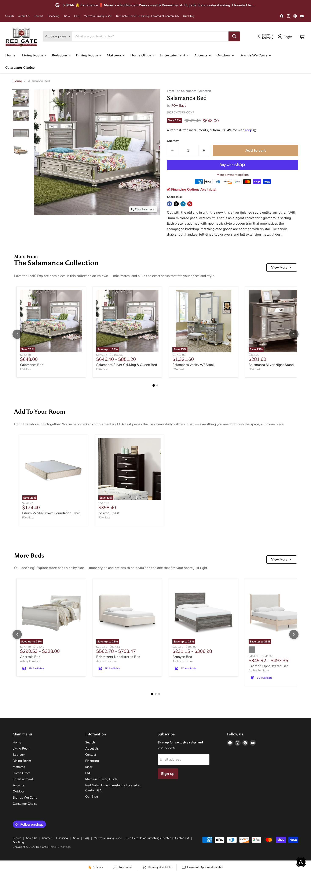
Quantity (173, 141)
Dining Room (87, 55)
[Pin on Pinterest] (189, 203)
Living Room (33, 55)
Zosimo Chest (109, 513)
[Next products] (294, 334)
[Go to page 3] (159, 694)
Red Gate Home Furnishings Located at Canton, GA (147, 16)
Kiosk (66, 16)
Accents (201, 55)
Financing (53, 16)
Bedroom (60, 55)
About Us (23, 16)
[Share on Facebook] (169, 203)
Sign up (168, 773)
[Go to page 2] (157, 385)
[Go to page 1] (154, 385)
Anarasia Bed (30, 656)
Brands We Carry (253, 55)
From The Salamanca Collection (189, 91)
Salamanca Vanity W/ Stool (193, 365)
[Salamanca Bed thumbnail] (20, 98)
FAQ (77, 16)
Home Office (141, 55)
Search (9, 16)
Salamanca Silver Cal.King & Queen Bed (126, 365)
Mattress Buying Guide (98, 16)
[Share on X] (176, 203)
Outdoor (223, 55)
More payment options (233, 175)
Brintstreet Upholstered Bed (118, 656)
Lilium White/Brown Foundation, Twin (51, 513)
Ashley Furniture (30, 661)
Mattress (114, 55)
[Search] (234, 36)
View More (279, 267)
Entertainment (173, 55)
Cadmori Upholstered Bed (269, 666)
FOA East (178, 105)
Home (10, 55)
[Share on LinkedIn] (183, 203)
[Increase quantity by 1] (203, 150)
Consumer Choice (20, 67)
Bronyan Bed (182, 656)
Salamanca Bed (31, 365)
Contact (38, 16)
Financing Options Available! (193, 189)
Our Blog (188, 16)
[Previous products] (17, 334)
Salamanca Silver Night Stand (271, 365)
